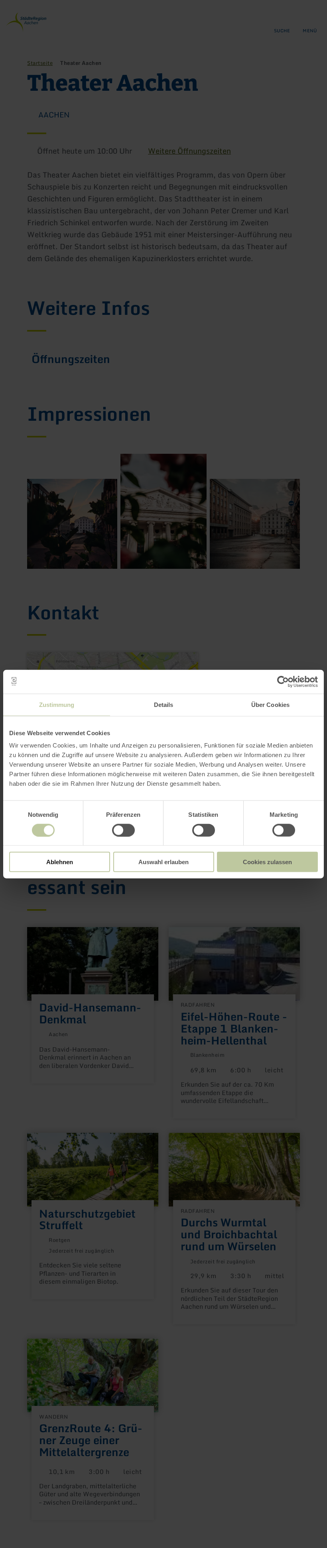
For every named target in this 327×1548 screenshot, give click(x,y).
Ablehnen (59, 862)
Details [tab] (163, 704)
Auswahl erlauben (163, 862)
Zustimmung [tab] (57, 704)
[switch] (123, 830)
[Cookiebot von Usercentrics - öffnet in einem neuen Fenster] (283, 681)
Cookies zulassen (267, 862)
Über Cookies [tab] (270, 704)
